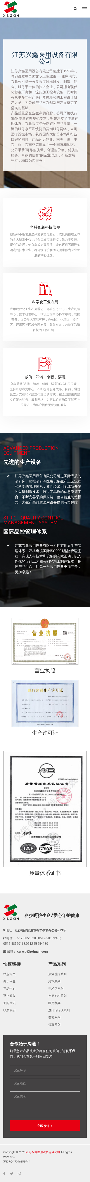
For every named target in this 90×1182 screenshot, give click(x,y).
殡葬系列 (54, 1024)
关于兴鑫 (9, 981)
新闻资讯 (9, 1003)
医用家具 (54, 1003)
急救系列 (54, 981)
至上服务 (9, 996)
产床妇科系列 (57, 996)
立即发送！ (45, 1126)
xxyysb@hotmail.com (32, 951)
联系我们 (9, 1010)
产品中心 (9, 988)
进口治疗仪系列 (59, 1010)
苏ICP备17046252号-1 (16, 1161)
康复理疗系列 (57, 974)
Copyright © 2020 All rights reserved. (37, 1154)
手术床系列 (56, 988)
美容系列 (54, 1017)
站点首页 (9, 974)
